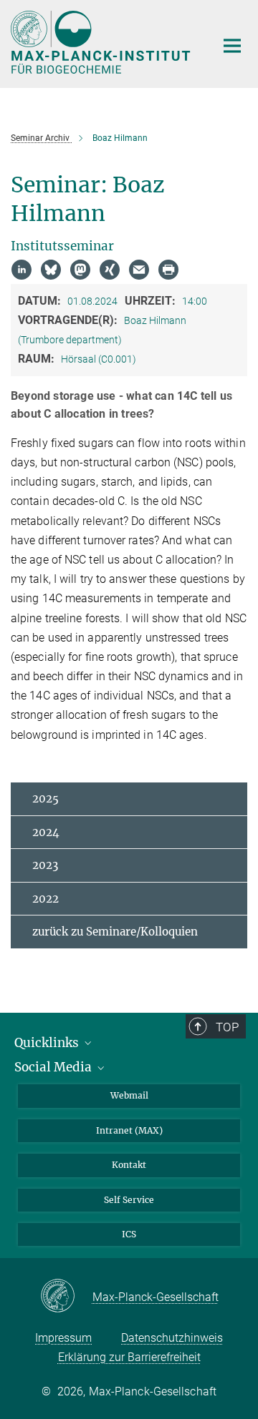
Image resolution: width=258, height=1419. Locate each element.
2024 (45, 832)
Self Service (129, 1199)
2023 (45, 865)
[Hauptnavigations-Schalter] (232, 45)
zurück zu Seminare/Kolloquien (115, 931)
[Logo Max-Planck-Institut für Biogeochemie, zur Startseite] (102, 42)
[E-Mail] (139, 269)
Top (227, 1027)
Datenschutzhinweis (172, 1338)
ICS (129, 1234)
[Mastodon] (80, 269)
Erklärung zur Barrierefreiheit (129, 1357)
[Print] (168, 269)
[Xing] (109, 269)
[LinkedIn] (21, 269)
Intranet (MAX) (129, 1130)
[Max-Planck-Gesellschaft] (66, 1297)
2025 (45, 798)
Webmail (129, 1095)
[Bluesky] (51, 269)
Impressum (63, 1338)
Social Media (54, 1067)
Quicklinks (48, 1043)
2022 (45, 898)
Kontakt (129, 1164)
